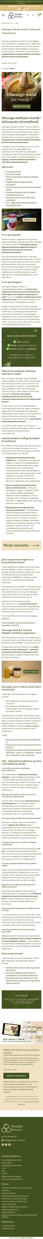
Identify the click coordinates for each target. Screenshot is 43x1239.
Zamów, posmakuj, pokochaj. (12, 1179)
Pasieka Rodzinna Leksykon (11, 1176)
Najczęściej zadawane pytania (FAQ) (15, 1196)
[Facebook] (3, 1144)
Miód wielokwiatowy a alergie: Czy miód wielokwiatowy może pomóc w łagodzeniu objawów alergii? (23, 980)
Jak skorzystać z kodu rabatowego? (14, 1199)
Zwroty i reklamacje (9, 1204)
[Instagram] (9, 1144)
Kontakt (4, 1174)
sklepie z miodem (32, 726)
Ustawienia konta (8, 1228)
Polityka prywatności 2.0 (10, 1210)
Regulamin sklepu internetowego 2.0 (15, 1207)
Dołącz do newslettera (16, 1076)
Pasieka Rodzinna (7, 23)
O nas (4, 1168)
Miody (12, 68)
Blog (17, 23)
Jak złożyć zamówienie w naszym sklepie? (17, 1188)
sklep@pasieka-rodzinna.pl (14, 1140)
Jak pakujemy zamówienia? (12, 1165)
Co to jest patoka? (13, 171)
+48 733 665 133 (10, 1137)
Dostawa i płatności (9, 1193)
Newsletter (5, 1190)
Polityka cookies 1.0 (8, 1212)
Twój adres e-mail (9, 1070)
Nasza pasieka (7, 1163)
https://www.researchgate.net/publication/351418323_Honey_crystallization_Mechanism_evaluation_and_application (23, 752)
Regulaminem (30, 1101)
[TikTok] (6, 1144)
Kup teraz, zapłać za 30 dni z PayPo (14, 1201)
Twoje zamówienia (8, 1226)
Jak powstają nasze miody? (12, 1160)
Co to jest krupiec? (13, 174)
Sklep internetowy (20, 1238)
